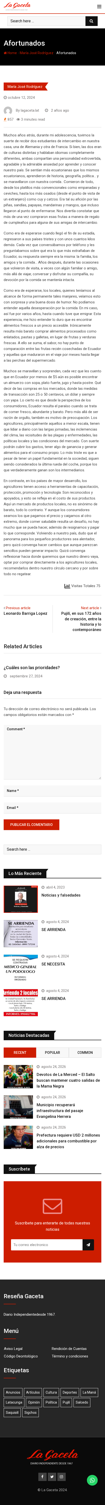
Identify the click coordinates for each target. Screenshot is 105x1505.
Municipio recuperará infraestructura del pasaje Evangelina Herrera (60, 1111)
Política (51, 1402)
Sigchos (30, 1412)
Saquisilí (12, 1412)
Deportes (70, 1392)
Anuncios (13, 1392)
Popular (52, 1053)
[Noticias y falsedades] (21, 899)
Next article (90, 608)
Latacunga (14, 1402)
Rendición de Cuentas (69, 1349)
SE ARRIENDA (53, 929)
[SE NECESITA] (21, 968)
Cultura (51, 1392)
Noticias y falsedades (61, 895)
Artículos (33, 1392)
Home (12, 53)
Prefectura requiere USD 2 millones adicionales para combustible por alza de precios (68, 1141)
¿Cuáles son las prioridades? (32, 667)
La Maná (89, 1392)
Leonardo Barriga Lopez (25, 613)
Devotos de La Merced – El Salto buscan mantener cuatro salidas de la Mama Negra (68, 1080)
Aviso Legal (13, 1349)
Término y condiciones (70, 1356)
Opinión (34, 1402)
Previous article (18, 608)
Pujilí (66, 1402)
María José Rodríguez (36, 53)
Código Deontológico (21, 1356)
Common (85, 1053)
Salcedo (82, 1402)
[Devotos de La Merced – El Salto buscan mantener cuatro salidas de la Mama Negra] (18, 1076)
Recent (20, 1053)
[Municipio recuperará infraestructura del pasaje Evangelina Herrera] (18, 1107)
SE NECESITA (53, 964)
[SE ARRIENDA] (21, 933)
